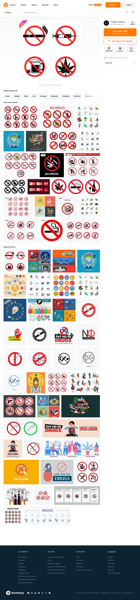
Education (22, 570)
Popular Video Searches (56, 573)
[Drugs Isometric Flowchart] (15, 310)
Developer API (23, 573)
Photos (23, 5)
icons (7, 96)
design (16, 96)
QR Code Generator (25, 583)
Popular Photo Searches (56, 570)
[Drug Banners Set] (64, 261)
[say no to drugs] (88, 310)
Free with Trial (120, 32)
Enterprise (22, 567)
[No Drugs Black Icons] (15, 186)
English (110, 557)
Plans (91, 5)
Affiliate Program (53, 563)
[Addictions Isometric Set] (85, 382)
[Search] (127, 12)
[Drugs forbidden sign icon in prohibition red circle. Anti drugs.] (21, 472)
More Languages (114, 573)
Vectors (12, 5)
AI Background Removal (27, 579)
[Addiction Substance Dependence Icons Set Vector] (13, 516)
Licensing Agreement (55, 557)
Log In (128, 5)
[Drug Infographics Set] (15, 285)
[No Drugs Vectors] (57, 117)
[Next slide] (96, 96)
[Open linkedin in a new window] (35, 593)
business (54, 96)
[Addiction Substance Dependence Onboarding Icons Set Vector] (77, 495)
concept (43, 96)
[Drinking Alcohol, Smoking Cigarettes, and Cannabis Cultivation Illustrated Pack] (72, 448)
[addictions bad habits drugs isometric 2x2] (48, 406)
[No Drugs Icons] (21, 117)
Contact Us (80, 560)
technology (89, 96)
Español (111, 560)
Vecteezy (21, 560)
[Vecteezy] (6, 5)
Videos (34, 5)
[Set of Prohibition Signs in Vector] (19, 406)
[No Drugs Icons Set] (15, 261)
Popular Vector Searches (56, 567)
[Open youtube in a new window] (49, 593)
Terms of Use (105, 593)
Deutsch (111, 567)
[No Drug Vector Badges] (39, 186)
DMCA (49, 560)
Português (111, 563)
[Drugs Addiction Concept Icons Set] (64, 310)
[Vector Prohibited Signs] (83, 230)
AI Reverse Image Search (27, 576)
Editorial (45, 5)
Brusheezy (22, 557)
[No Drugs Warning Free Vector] (83, 165)
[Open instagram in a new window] (32, 593)
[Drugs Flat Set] (45, 206)
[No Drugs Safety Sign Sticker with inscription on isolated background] (52, 165)
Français (111, 570)
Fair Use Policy (127, 593)
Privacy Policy (116, 593)
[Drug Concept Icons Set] (39, 261)
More (56, 5)
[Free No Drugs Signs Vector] (21, 230)
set (34, 96)
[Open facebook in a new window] (28, 593)
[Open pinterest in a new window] (39, 593)
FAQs (78, 557)
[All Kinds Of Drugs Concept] (14, 141)
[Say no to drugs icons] (21, 165)
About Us (79, 563)
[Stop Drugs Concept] (36, 141)
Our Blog (79, 567)
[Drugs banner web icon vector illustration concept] (47, 516)
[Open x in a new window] (46, 593)
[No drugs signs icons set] (87, 472)
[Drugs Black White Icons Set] (89, 141)
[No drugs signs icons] (63, 141)
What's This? (124, 58)
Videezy (21, 563)
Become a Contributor (84, 570)
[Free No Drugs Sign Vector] (18, 206)
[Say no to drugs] (67, 206)
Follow (132, 24)
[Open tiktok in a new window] (42, 593)
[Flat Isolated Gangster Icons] (89, 206)
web (26, 96)
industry (66, 96)
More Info (109, 63)
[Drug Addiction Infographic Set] (39, 310)
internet (77, 96)
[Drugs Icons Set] (88, 117)
